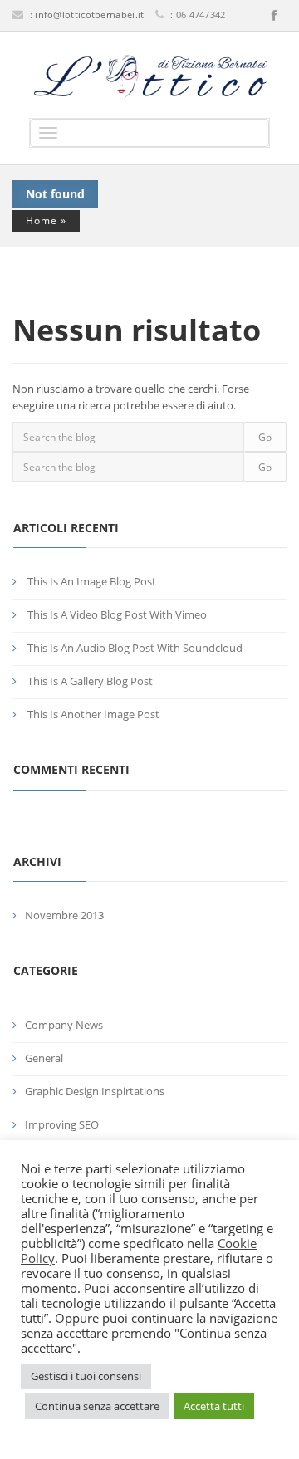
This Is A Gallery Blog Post (90, 680)
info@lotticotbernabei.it (89, 14)
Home (41, 220)
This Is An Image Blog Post (91, 581)
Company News (64, 1024)
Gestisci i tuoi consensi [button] (86, 1375)
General (44, 1057)
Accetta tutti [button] (214, 1405)
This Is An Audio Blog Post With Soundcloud (135, 647)
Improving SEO (62, 1124)
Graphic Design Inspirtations (94, 1091)
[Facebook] (274, 16)
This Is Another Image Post (93, 714)
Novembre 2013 (64, 915)
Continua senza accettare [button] (97, 1405)
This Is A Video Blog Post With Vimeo (117, 614)
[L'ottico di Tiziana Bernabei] (149, 76)
